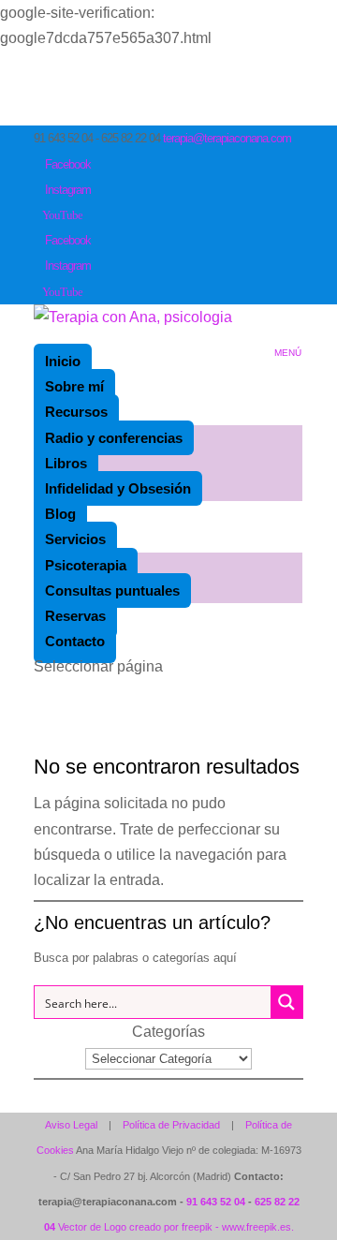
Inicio (63, 361)
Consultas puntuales (112, 590)
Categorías (168, 1032)
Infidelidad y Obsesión (118, 488)
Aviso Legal (71, 1124)
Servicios (75, 539)
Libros (66, 463)
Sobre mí (74, 386)
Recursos (76, 412)
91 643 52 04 (215, 1201)
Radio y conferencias (114, 438)
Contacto (75, 641)
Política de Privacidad (171, 1124)
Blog (60, 514)
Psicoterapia (85, 565)
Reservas (75, 616)
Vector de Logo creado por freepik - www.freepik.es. (176, 1227)
